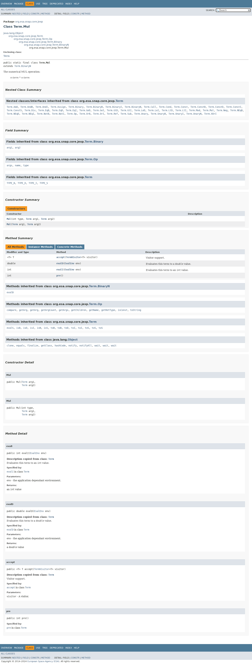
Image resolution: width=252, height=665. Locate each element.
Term (6, 56)
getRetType (108, 310)
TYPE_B (11, 183)
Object (73, 339)
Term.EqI (71, 110)
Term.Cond (165, 107)
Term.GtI (126, 110)
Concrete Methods (69, 247)
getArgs (63, 310)
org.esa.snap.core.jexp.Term (26, 36)
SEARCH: (210, 10)
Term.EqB (43, 110)
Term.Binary (75, 107)
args (9, 165)
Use (38, 4)
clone (10, 345)
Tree (45, 4)
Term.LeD (139, 110)
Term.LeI (153, 110)
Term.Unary (141, 113)
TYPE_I (33, 183)
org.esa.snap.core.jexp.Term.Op (33, 39)
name (17, 165)
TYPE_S (44, 183)
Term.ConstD (215, 107)
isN (39, 327)
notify (72, 345)
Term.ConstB (198, 107)
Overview (6, 4)
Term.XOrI (210, 113)
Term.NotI (58, 113)
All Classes (8, 9)
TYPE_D (22, 183)
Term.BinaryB (94, 107)
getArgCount (48, 310)
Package (18, 4)
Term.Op (72, 113)
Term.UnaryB (158, 113)
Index (68, 4)
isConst (122, 310)
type (26, 165)
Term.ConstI (233, 107)
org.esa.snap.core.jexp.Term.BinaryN (46, 44)
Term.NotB (43, 113)
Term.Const (181, 107)
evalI (59, 269)
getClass (46, 345)
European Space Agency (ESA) (43, 661)
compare (11, 310)
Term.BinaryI (113, 107)
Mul (9, 219)
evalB (10, 292)
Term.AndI (41, 107)
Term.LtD (167, 110)
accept (60, 257)
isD (25, 327)
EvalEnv (69, 263)
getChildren (78, 310)
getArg (23, 310)
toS (87, 327)
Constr (35, 14)
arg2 (17, 147)
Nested (16, 14)
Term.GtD (112, 110)
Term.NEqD (13, 113)
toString (135, 310)
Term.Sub (126, 113)
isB (18, 327)
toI (73, 327)
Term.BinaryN (22, 66)
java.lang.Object (13, 33)
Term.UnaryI (176, 113)
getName (94, 310)
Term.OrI (98, 113)
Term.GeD (84, 110)
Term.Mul (208, 110)
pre (58, 275)
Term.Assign (58, 107)
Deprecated (56, 4)
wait (97, 345)
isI (32, 327)
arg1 (9, 147)
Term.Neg (222, 110)
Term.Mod (194, 110)
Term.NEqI (28, 113)
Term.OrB (84, 113)
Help (76, 4)
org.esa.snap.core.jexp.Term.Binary (40, 41)
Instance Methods (40, 247)
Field (26, 14)
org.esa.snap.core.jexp (29, 21)
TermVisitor (73, 257)
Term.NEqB (236, 110)
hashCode (60, 345)
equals (20, 345)
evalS (10, 327)
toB (53, 327)
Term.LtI (180, 110)
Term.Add (12, 107)
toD (66, 327)
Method (45, 14)
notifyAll (85, 345)
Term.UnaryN (193, 113)
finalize (32, 345)
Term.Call (150, 107)
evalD (59, 263)
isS (46, 327)
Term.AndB (26, 107)
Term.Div (30, 110)
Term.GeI (98, 110)
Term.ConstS (14, 110)
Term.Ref (112, 113)
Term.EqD (57, 110)
